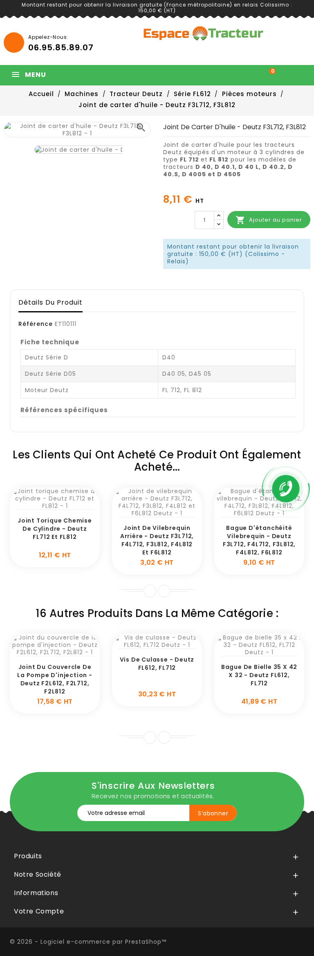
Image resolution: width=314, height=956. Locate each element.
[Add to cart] (46, 505)
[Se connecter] (245, 75)
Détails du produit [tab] (50, 302)
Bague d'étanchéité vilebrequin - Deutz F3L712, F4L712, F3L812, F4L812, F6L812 (259, 540)
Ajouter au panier (269, 220)
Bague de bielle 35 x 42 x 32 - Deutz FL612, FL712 (259, 675)
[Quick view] (64, 505)
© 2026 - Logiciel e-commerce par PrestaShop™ (88, 942)
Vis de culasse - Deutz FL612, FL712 (157, 663)
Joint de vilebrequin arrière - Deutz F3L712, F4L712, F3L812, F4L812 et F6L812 (157, 540)
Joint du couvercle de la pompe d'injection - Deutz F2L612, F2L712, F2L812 (54, 679)
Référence (35, 324)
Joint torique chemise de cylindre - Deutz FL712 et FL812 (55, 528)
